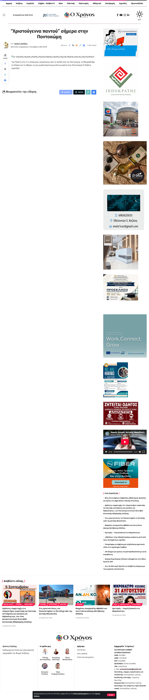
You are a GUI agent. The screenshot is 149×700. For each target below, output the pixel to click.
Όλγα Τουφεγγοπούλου (57, 673)
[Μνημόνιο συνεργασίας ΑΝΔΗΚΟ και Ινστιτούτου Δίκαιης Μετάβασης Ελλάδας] (93, 595)
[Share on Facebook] (69, 45)
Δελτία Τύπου (8, 604)
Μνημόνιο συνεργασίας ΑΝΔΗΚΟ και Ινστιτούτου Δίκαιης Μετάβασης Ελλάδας (91, 611)
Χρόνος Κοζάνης (20, 44)
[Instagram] (124, 15)
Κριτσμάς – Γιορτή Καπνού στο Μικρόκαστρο (122, 533)
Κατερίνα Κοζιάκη (44, 673)
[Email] (76, 45)
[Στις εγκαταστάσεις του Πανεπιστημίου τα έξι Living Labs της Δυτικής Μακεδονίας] (56, 595)
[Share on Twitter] (73, 45)
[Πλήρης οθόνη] (143, 452)
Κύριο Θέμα (53, 604)
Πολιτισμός (29, 604)
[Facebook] (117, 15)
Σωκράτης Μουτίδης (56, 659)
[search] (4, 15)
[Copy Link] (80, 45)
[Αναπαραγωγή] (106, 452)
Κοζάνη (18, 604)
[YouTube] (121, 15)
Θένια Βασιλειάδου (67, 659)
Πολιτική (63, 604)
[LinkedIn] (128, 15)
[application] (125, 442)
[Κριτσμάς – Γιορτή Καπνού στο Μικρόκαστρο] (129, 595)
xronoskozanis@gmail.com (130, 669)
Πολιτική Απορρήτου (81, 694)
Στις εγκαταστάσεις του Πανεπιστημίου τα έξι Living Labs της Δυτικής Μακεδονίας (55, 611)
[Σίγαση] (140, 452)
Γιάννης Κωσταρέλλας (45, 659)
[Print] (84, 45)
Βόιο (115, 604)
